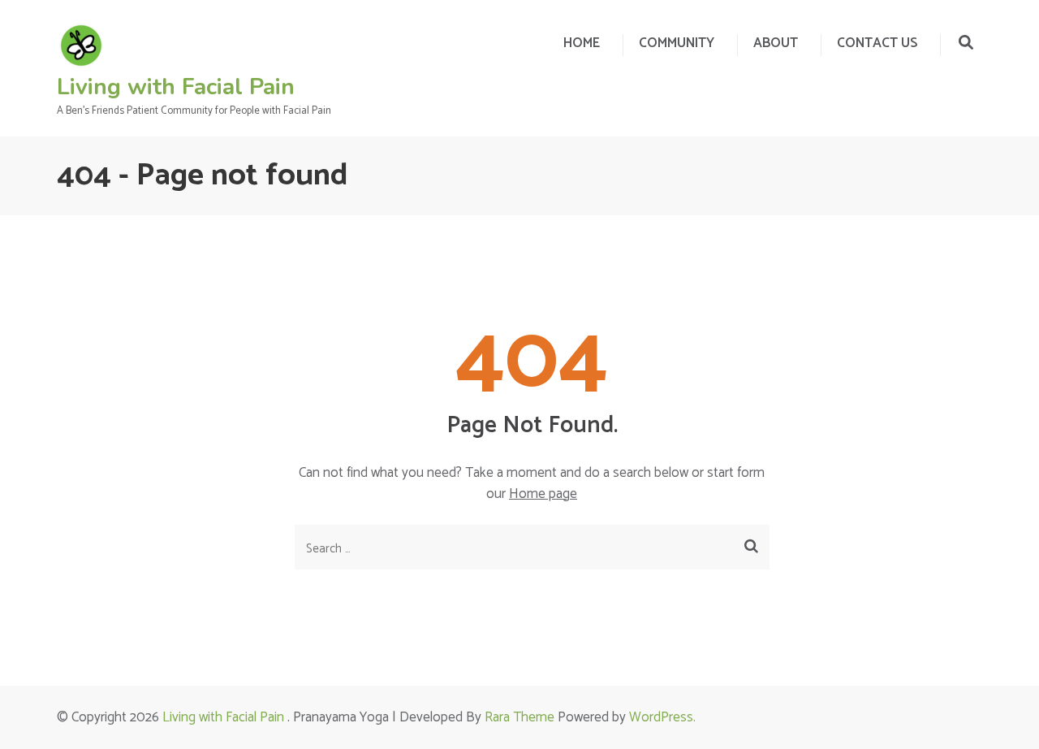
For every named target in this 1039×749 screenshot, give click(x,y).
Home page (543, 494)
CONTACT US (877, 43)
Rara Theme (519, 717)
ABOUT (775, 43)
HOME (581, 43)
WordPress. (662, 717)
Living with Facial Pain (176, 86)
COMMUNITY (676, 43)
